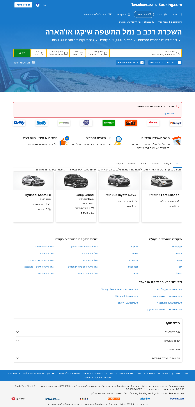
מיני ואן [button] (143, 163)
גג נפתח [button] (131, 163)
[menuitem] (177, 14)
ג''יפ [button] (177, 163)
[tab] (177, 164)
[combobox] (143, 54)
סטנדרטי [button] (155, 163)
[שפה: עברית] (37, 5)
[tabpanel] (97, 197)
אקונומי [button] (167, 163)
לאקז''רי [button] (119, 163)
